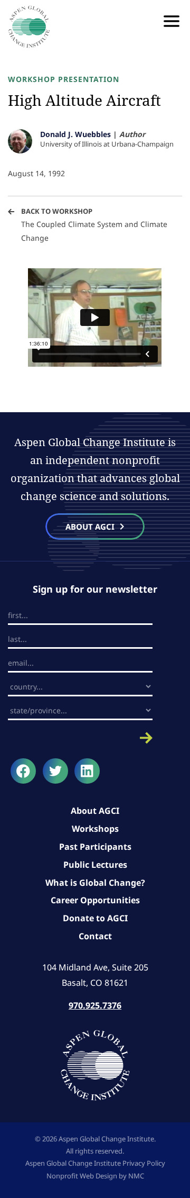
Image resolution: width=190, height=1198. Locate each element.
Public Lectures (95, 864)
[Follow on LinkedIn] (87, 771)
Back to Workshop (56, 211)
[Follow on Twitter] (55, 771)
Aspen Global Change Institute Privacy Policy (95, 1163)
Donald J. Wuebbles (75, 134)
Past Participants (95, 846)
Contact (95, 936)
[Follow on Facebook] (23, 771)
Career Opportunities (95, 900)
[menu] (171, 21)
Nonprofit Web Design (81, 1176)
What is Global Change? (95, 882)
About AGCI (95, 810)
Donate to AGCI (95, 918)
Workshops (95, 828)
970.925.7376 (95, 1005)
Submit (80, 737)
